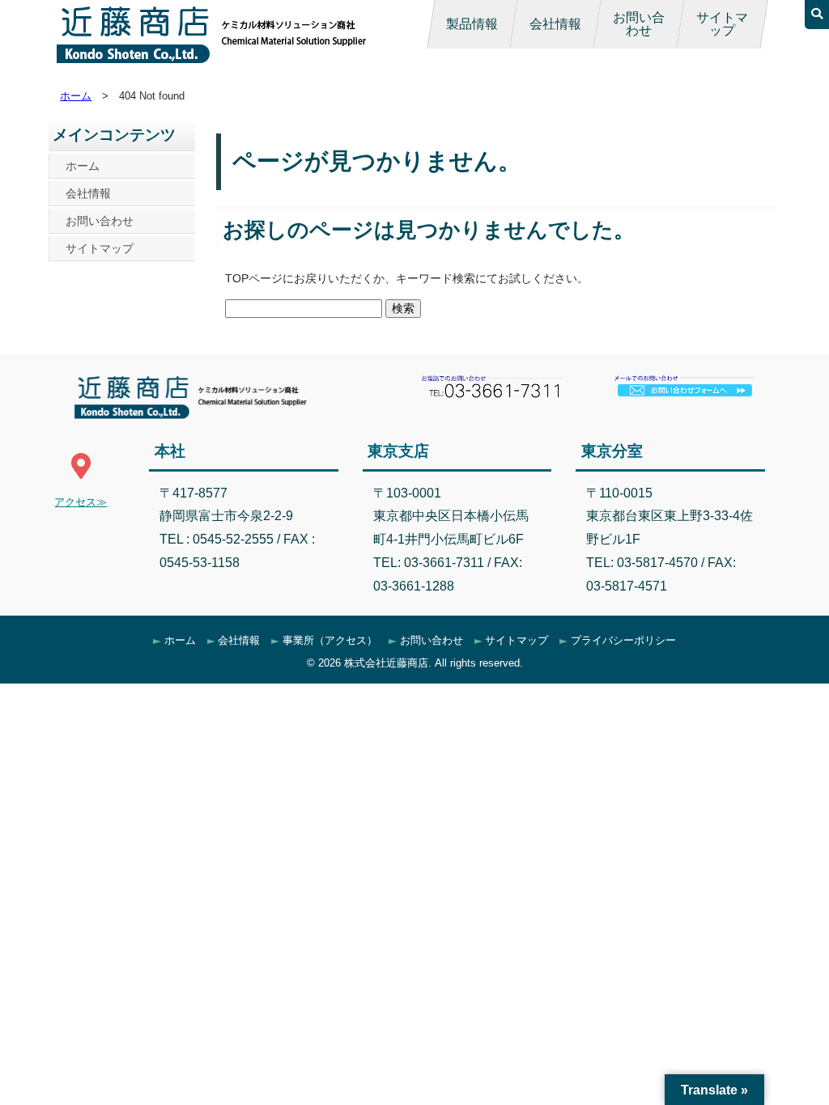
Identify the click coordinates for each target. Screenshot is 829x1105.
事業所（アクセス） (330, 640)
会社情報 (555, 24)
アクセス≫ (80, 502)
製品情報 (472, 24)
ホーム (75, 96)
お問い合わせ (639, 24)
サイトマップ (722, 24)
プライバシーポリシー (623, 640)
